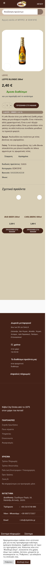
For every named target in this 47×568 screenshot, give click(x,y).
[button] (12, 230)
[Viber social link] (15, 177)
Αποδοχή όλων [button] (23, 562)
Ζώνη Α (5, 479)
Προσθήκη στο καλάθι (26, 105)
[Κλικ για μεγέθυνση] (7, 66)
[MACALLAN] (12, 306)
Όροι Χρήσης (7, 475)
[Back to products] (6, 25)
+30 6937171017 (28, 513)
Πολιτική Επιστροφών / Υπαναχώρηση (18, 470)
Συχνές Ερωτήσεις (10, 425)
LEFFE (5, 75)
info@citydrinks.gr (27, 520)
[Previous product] (3, 25)
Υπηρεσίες (6, 434)
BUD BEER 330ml (12, 217)
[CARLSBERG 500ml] (33, 204)
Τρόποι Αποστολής (10, 466)
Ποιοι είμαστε (8, 429)
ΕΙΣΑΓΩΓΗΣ (32, 20)
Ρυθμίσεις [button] (9, 562)
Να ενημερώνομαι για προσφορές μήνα (18, 484)
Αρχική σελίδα (8, 20)
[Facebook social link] (9, 177)
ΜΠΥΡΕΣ (21, 20)
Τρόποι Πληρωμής (9, 461)
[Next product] (9, 25)
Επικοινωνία (7, 438)
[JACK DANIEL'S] (33, 306)
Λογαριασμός (7, 443)
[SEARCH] (40, 12)
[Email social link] (12, 177)
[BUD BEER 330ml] (12, 204)
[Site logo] (21, 4)
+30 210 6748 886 (28, 507)
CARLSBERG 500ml (33, 217)
